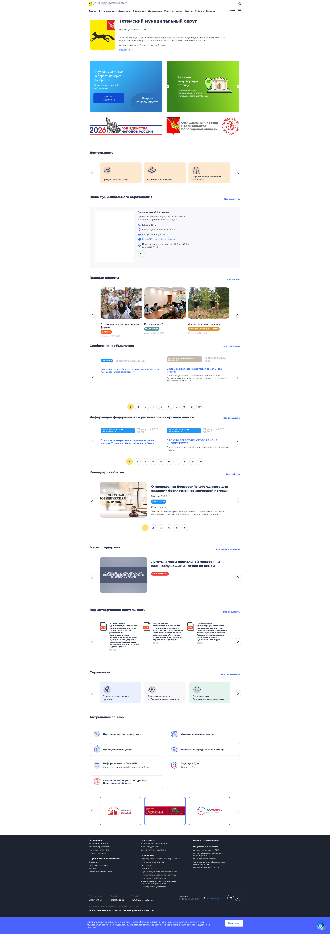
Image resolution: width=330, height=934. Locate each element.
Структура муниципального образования (160, 859)
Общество (107, 361)
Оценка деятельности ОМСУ (206, 850)
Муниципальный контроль (153, 878)
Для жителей (95, 840)
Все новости (233, 279)
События (199, 11)
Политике (92, 927)
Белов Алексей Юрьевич (153, 212)
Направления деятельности (154, 843)
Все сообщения (231, 346)
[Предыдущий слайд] (167, 86)
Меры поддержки (149, 846)
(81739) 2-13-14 (95, 900)
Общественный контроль (205, 847)
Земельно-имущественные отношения (181, 359)
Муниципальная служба (152, 862)
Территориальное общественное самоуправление (209, 863)
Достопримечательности (101, 871)
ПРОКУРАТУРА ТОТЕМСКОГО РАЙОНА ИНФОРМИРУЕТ (192, 442)
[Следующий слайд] (238, 86)
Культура (106, 332)
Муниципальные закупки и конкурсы (158, 875)
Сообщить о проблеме (109, 98)
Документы (146, 865)
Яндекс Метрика (141, 922)
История (93, 868)
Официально (139, 11)
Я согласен (234, 923)
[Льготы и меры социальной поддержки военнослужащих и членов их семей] (123, 575)
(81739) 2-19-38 (117, 900)
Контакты (211, 11)
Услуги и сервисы (173, 11)
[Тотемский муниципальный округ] (102, 36)
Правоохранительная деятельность (112, 431)
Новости (188, 11)
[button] (238, 173)
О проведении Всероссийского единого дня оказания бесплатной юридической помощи (190, 489)
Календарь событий (98, 843)
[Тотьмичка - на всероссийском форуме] (121, 303)
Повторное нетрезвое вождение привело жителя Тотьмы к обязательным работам (128, 442)
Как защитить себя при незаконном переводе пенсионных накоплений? (130, 370)
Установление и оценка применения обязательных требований (158, 882)
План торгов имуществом (153, 887)
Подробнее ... (126, 50)
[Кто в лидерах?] (165, 303)
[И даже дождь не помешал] (208, 303)
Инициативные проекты (205, 859)
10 (199, 406)
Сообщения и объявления (153, 850)
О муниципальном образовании (114, 11)
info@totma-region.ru (142, 900)
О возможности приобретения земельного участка (194, 370)
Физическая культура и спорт (203, 329)
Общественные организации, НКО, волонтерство (210, 854)
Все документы (231, 612)
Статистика (146, 868)
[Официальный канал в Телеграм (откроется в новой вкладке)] (230, 898)
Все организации (230, 674)
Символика (94, 862)
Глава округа (151, 329)
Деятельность (155, 11)
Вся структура (232, 199)
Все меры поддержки (228, 549)
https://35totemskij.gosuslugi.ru (158, 239)
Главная (92, 11)
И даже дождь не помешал (204, 324)
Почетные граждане (98, 865)
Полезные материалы (99, 850)
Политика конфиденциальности (189, 898)
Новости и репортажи (99, 846)
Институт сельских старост (206, 840)
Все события (233, 474)
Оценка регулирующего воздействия (159, 871)
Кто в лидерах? (153, 324)
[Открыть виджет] (321, 925)
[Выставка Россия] (120, 811)
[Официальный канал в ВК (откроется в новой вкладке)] (238, 898)
